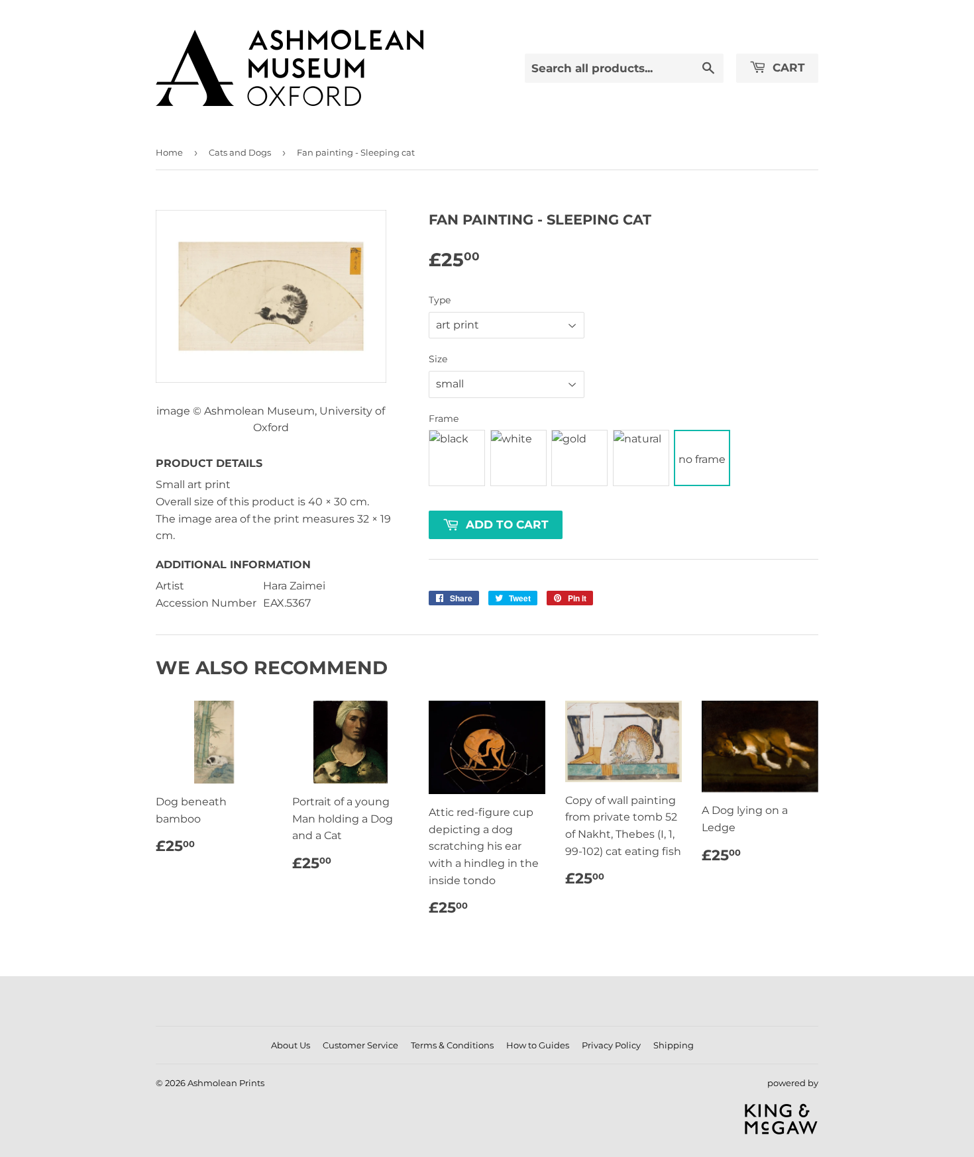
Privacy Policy (611, 1045)
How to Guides (537, 1045)
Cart (787, 67)
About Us (290, 1045)
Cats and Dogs (240, 152)
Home (169, 152)
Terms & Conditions (452, 1045)
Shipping (673, 1045)
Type (440, 300)
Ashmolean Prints (226, 1083)
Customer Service (360, 1045)
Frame (444, 419)
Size (438, 359)
